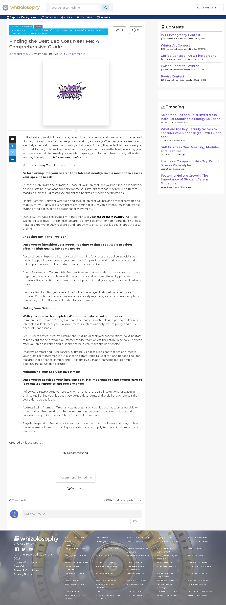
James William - (169, 122)
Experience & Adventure (138, 555)
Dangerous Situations (75, 548)
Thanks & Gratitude (136, 591)
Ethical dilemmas (104, 555)
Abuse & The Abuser (74, 537)
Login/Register (207, 7)
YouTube (86, 17)
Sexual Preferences (197, 584)
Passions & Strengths (106, 580)
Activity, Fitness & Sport (138, 537)
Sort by (108, 499)
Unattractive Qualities (167, 595)
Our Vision (20, 566)
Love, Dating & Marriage (199, 566)
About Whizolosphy (27, 562)
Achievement (102, 537)
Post (136, 521)
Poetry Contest (172, 76)
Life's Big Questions (166, 566)
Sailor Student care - (171, 187)
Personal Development (199, 580)
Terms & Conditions (26, 570)
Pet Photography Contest (180, 35)
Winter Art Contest (175, 45)
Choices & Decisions (136, 541)
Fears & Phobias (195, 555)
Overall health (72, 580)
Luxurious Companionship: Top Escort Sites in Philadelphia (190, 163)
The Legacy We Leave (167, 591)
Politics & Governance (21, 26)
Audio (68, 17)
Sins (98, 591)
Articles (50, 17)
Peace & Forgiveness (136, 580)
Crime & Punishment (198, 541)
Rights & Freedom (135, 584)
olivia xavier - (167, 140)
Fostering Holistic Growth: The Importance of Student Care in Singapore (184, 179)
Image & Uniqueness (197, 562)
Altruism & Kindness (197, 537)
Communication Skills (168, 541)
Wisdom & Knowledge (198, 595)
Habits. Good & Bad (105, 562)
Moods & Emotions (135, 573)
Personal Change (165, 580)
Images (105, 17)
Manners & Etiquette (74, 573)
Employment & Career (76, 555)
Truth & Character (135, 595)
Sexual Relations (72, 591)
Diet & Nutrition (195, 548)
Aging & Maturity (165, 537)
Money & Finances (104, 573)
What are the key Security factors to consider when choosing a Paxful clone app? (191, 133)
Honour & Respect (135, 562)
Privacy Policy (23, 574)
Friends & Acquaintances (76, 562)
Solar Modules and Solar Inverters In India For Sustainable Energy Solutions (190, 117)
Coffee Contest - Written (180, 66)
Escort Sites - (167, 169)
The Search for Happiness (200, 591)
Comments (76, 53)
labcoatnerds (18, 53)
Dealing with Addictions (107, 548)
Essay (38, 26)
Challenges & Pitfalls (105, 541)
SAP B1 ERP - (167, 154)
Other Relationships (197, 573)
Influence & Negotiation (107, 566)
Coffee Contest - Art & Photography (188, 56)
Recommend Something (75, 477)
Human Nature (164, 562)
